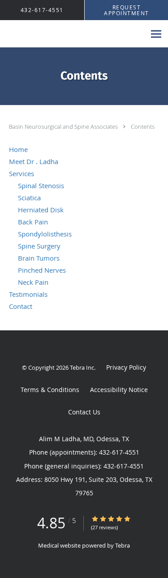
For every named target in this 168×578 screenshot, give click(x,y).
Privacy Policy (126, 367)
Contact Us (84, 412)
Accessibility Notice (119, 389)
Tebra (122, 545)
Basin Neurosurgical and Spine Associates (64, 126)
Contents (143, 126)
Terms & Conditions (50, 389)
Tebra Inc (82, 367)
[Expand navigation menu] (156, 34)
